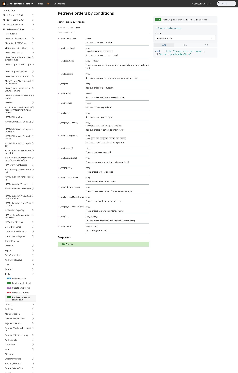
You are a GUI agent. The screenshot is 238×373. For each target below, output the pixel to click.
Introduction (9, 10)
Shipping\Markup (13, 358)
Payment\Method (13, 323)
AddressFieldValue (13, 259)
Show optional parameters (169, 28)
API (48, 3)
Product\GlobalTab (14, 368)
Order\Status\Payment (15, 236)
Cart (7, 264)
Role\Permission (12, 255)
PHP (206, 45)
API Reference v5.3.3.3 (13, 19)
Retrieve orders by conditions (21, 298)
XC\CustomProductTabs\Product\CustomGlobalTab (18, 159)
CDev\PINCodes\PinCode (16, 76)
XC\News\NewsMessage (16, 165)
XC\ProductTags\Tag (14, 210)
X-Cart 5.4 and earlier (201, 3)
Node (185, 45)
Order (8, 274)
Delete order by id (20, 292)
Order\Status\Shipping (15, 231)
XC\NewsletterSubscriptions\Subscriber (18, 216)
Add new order (19, 278)
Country (9, 304)
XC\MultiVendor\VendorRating (18, 178)
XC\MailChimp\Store (14, 117)
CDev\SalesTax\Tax (14, 52)
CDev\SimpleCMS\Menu (16, 38)
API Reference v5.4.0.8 (13, 29)
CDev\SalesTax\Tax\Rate (16, 47)
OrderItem (10, 344)
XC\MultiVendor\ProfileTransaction (18, 204)
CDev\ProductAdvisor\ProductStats (18, 96)
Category (9, 245)
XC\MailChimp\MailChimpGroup (18, 144)
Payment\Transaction (15, 318)
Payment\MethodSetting (16, 335)
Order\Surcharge (13, 226)
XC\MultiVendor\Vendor (16, 184)
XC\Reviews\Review (14, 222)
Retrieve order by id (21, 283)
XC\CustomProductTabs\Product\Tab (18, 151)
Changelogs (59, 3)
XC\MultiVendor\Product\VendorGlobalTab (18, 197)
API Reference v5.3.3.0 (13, 15)
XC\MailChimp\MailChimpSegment (18, 137)
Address (9, 309)
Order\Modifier (12, 241)
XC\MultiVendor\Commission (18, 190)
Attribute (9, 354)
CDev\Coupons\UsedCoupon (18, 65)
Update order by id (21, 287)
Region (8, 250)
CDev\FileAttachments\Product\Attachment (18, 89)
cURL (164, 45)
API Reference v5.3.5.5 (13, 24)
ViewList (9, 102)
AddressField (11, 340)
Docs (40, 3)
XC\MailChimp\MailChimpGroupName (18, 130)
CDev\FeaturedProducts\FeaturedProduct (18, 58)
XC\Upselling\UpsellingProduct (18, 170)
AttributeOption (12, 314)
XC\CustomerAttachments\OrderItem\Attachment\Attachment (18, 110)
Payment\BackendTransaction (18, 329)
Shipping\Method (13, 363)
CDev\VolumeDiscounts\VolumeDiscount (18, 82)
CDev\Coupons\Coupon (16, 71)
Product (9, 269)
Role (7, 349)
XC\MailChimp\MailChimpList (18, 123)
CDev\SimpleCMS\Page (15, 43)
